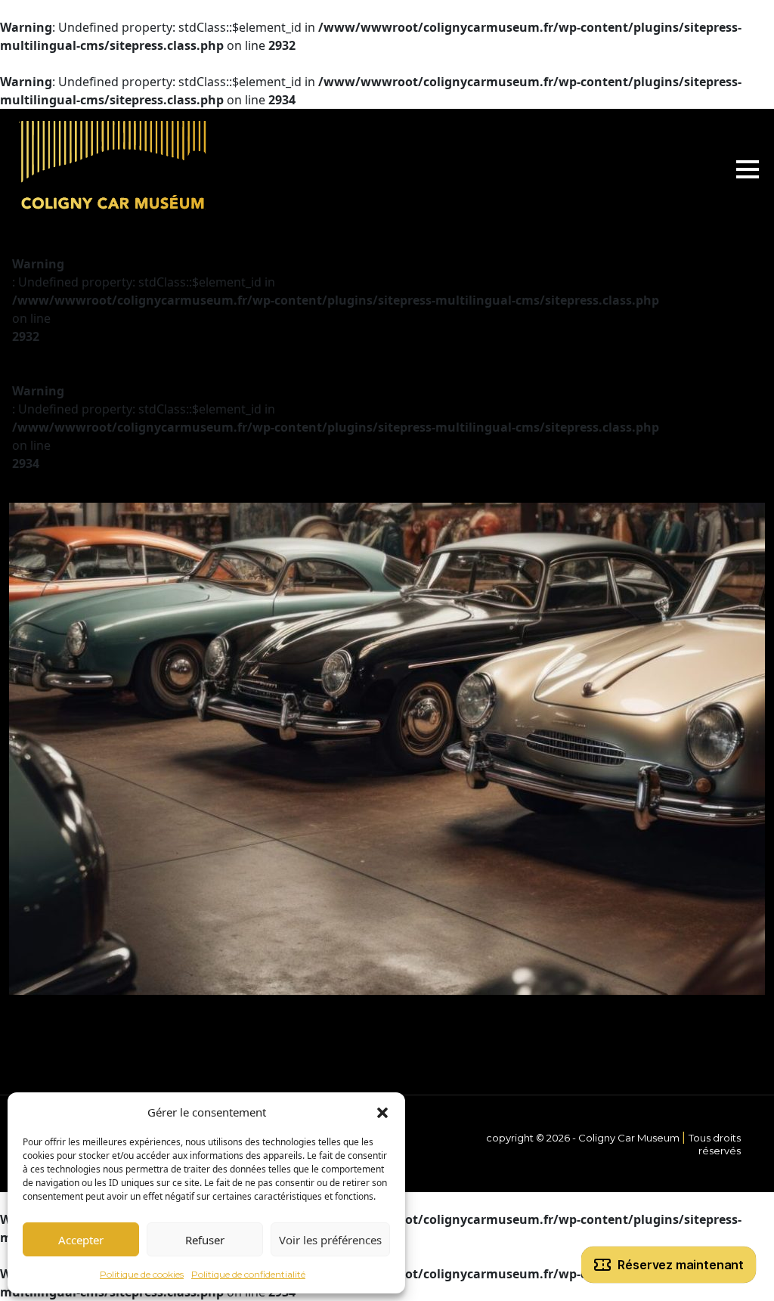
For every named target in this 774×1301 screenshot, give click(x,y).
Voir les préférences (330, 1239)
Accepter (81, 1239)
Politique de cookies (142, 1274)
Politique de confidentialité (248, 1274)
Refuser (204, 1239)
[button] (382, 1112)
